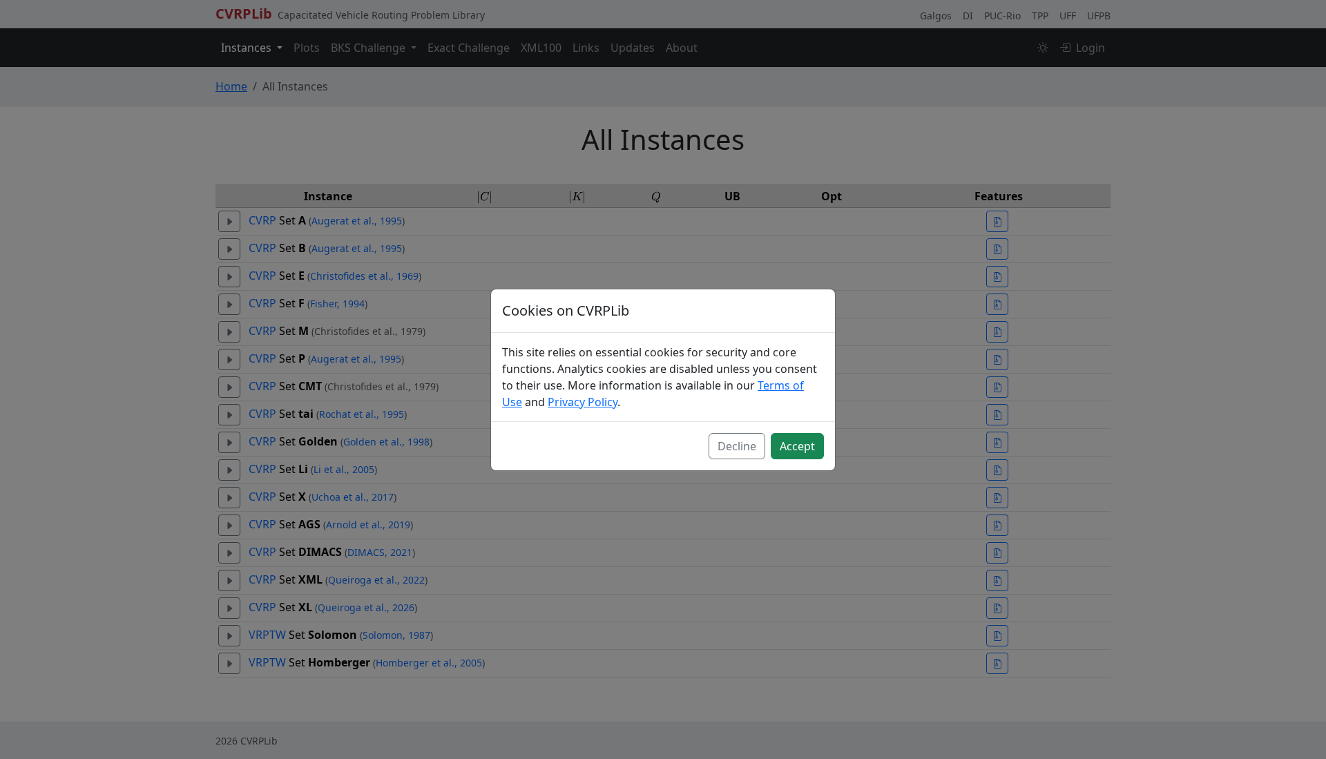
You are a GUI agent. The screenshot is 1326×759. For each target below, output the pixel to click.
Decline (737, 446)
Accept (797, 446)
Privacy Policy (582, 402)
